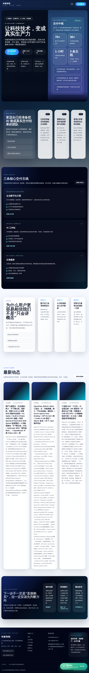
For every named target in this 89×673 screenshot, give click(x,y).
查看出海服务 (10, 278)
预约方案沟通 (80, 4)
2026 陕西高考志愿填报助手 (16, 664)
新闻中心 (30, 648)
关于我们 (30, 650)
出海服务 (30, 645)
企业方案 (30, 639)
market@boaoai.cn (8, 651)
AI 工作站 (30, 642)
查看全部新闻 (79, 376)
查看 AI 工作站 (26, 51)
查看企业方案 (10, 214)
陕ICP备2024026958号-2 (81, 670)
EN (72, 4)
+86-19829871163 (8, 655)
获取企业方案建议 (11, 51)
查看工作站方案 (10, 246)
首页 (29, 637)
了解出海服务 (40, 51)
